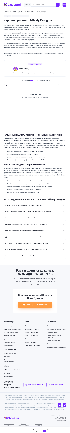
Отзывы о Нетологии (53, 340)
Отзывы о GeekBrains (53, 344)
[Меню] (64, 5)
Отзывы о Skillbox (52, 332)
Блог (27, 322)
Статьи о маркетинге (31, 335)
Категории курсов (9, 326)
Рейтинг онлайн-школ (54, 326)
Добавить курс (8, 376)
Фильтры (28, 80)
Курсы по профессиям (11, 332)
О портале (7, 356)
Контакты (7, 373)
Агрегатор (9, 322)
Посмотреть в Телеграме (36, 305)
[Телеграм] (64, 405)
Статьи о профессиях (32, 332)
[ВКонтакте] (59, 405)
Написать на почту (57, 384)
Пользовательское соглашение (9, 424)
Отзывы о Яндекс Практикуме (56, 347)
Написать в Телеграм (35, 384)
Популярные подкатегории (12, 329)
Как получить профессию (33, 345)
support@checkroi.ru (61, 420)
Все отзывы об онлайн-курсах (56, 329)
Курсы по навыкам (9, 335)
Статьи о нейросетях (32, 326)
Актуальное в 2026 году (32, 329)
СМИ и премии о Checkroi (12, 370)
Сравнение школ (9, 345)
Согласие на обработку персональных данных (39, 426)
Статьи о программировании (34, 339)
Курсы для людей (9, 342)
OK (44, 431)
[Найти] (58, 5)
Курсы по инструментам (11, 339)
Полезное (51, 322)
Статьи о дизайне (30, 342)
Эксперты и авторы (10, 353)
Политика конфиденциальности (23, 424)
